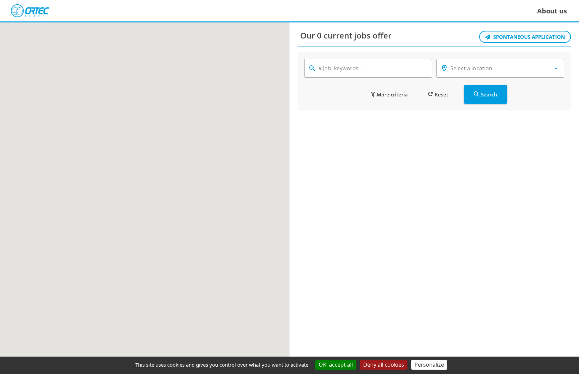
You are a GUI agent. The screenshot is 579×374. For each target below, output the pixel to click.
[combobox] (500, 68)
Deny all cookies (383, 364)
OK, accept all (336, 364)
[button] (556, 68)
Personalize (429, 364)
